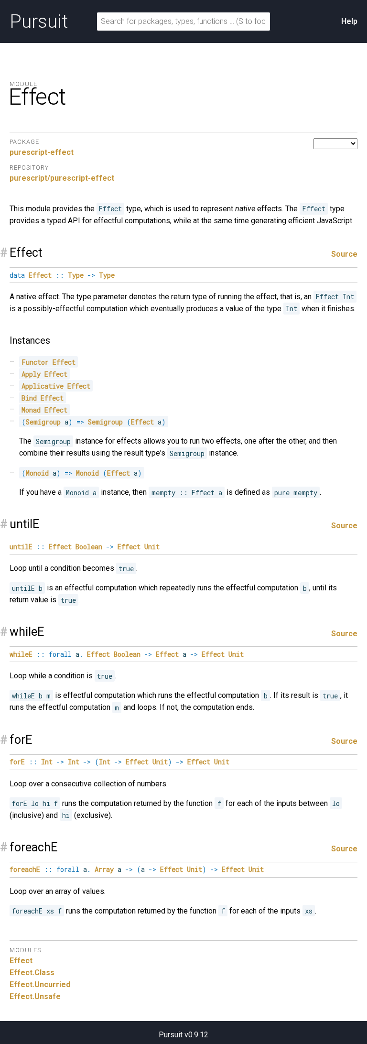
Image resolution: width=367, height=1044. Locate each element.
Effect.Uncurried (40, 984)
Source (344, 254)
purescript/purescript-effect (62, 178)
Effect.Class (32, 972)
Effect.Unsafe (35, 996)
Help (349, 21)
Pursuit (39, 22)
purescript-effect (42, 152)
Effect (21, 960)
